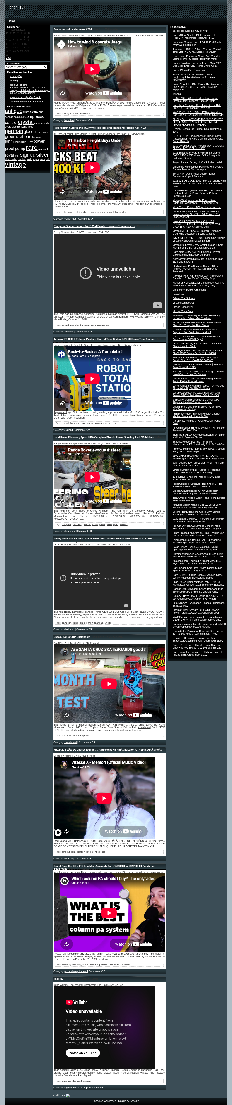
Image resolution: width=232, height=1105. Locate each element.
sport (115, 524)
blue (41, 112)
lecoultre (74, 113)
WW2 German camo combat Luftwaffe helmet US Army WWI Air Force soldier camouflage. (197, 618)
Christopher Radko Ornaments (190, 289)
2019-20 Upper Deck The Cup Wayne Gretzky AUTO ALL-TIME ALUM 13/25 (198, 147)
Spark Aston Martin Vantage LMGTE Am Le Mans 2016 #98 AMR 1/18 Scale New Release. (198, 583)
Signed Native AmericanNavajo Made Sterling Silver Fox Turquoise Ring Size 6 (197, 324)
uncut (108, 622)
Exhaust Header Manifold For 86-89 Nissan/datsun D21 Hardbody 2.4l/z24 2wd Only (199, 443)
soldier (13, 159)
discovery (77, 524)
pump (20, 148)
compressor (35, 116)
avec (33, 111)
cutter (37, 123)
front (30, 126)
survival (110, 212)
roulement (91, 852)
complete (19, 117)
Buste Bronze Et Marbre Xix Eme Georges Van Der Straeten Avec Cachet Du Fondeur (198, 534)
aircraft (65, 325)
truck (42, 159)
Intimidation (109, 956)
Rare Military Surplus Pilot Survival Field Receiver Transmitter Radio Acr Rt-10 (100, 127)
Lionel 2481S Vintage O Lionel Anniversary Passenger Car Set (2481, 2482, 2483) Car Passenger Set (196, 214)
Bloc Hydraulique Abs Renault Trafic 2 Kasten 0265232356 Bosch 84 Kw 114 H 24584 (197, 352)
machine (23, 141)
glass (28, 131)
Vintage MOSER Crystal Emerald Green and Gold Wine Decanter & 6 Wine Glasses (197, 232)
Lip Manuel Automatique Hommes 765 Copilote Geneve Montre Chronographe (198, 168)
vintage (15, 164)
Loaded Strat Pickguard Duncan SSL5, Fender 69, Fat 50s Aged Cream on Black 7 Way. (198, 632)
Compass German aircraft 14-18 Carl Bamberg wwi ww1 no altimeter (94, 226)
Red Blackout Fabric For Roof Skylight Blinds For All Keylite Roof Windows (197, 380)
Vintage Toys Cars (183, 311)
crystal (26, 122)
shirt (16, 155)
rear (40, 149)
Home (11, 21)
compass (95, 325)
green (10, 136)
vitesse (101, 852)
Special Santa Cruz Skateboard (72, 636)
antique (13, 111)
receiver (92, 212)
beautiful (64, 1070)
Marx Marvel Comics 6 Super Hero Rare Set (197, 207)
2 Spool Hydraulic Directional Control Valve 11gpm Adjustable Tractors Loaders (196, 401)
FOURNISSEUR (136, 843)
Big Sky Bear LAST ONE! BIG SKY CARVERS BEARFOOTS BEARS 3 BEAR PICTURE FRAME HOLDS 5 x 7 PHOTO (198, 122)
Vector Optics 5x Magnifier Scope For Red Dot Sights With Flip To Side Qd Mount (198, 387)
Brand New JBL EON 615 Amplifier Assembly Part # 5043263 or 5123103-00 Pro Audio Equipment (197, 87)
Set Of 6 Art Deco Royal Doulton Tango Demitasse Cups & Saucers (194, 175)
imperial (87, 1081)
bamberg (84, 325)
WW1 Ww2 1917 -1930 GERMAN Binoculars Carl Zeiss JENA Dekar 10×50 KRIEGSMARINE (199, 113)
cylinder (45, 123)
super (36, 159)
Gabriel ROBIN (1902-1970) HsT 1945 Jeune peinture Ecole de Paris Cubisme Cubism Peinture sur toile (197, 193)
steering (124, 524)
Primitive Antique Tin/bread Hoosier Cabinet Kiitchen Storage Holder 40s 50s (196, 415)
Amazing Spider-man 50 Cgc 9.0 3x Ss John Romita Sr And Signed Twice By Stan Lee (197, 506)
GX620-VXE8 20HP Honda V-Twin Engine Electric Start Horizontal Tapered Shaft (195, 99)
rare (32, 147)
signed (28, 155)
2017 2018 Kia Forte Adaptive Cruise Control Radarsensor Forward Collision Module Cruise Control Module (198, 139)
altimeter (74, 325)
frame (24, 126)
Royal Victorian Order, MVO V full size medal (197, 162)
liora (73, 852)
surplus (101, 212)
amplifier (66, 964)
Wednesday (74, 614)
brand (93, 964)
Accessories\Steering (97, 513)
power (39, 141)
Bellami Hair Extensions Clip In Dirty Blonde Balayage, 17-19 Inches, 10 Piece (196, 513)
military (71, 212)
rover (109, 524)
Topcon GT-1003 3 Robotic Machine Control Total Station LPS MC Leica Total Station (104, 339)
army (26, 112)
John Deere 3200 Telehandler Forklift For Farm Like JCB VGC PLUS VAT (198, 464)
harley (89, 622)
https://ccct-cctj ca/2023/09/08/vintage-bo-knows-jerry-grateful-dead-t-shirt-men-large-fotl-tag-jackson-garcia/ (30, 88)
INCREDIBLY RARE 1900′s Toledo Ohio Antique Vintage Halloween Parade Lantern (199, 239)
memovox (85, 113)
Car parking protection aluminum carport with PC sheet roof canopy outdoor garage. (199, 625)
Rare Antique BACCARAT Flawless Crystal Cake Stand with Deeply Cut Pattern (196, 253)
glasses (38, 132)
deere (8, 126)
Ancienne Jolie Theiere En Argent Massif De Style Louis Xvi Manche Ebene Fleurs (197, 562)
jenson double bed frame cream (27, 101)
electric (16, 126)
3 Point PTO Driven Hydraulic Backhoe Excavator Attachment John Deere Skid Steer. (198, 639)
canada (9, 117)
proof (9, 148)
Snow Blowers (180, 294)
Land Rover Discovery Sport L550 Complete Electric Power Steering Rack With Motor (104, 437)
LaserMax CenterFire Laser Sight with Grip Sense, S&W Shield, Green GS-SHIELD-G (196, 394)
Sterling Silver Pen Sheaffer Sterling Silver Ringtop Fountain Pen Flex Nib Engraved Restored (195, 269)
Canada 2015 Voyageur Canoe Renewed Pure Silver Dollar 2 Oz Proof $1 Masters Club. (198, 590)
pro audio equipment (120, 964)
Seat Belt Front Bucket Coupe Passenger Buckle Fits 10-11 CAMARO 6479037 (195, 359)
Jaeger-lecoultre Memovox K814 (73, 29)
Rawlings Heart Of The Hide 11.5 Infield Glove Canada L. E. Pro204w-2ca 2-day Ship (198, 277)
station (98, 423)
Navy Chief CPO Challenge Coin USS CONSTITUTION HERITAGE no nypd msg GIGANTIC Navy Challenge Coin (196, 224)
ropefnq (14, 80)
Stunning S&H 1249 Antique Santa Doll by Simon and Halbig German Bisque (199, 436)
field (64, 212)
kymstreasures (136, 201)
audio (85, 964)
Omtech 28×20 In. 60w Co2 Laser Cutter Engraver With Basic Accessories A (195, 331)
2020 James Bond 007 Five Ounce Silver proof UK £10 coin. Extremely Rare (198, 520)
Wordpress (110, 1101)
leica (72, 423)
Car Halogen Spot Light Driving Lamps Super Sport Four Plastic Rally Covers (197, 569)
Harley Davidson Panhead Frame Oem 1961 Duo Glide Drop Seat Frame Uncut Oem (103, 538)
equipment (102, 964)
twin (48, 159)
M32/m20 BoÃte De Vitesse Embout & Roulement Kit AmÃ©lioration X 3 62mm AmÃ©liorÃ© (108, 749)
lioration (81, 852)
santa (65, 735)
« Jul (8, 58)
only (30, 141)
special (85, 735)
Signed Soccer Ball (183, 307)
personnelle (68, 102)
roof (46, 149)
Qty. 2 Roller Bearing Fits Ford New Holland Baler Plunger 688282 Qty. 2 (196, 338)
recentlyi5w (16, 76)
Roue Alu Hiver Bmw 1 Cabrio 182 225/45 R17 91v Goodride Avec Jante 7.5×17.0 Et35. (198, 597)
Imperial (58, 978)
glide (82, 622)
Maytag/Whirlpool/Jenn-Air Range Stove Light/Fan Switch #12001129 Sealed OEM (195, 201)
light (15, 141)
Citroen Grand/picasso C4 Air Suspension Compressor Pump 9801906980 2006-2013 (196, 492)
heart (26, 136)
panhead (98, 622)
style (29, 159)
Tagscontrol (60, 412)
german (14, 131)
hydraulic (37, 137)
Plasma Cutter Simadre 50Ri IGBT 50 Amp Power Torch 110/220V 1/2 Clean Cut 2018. (196, 611)
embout (66, 852)
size (7, 159)
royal (9, 155)
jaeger (65, 113)
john (9, 141)
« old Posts (59, 1095)
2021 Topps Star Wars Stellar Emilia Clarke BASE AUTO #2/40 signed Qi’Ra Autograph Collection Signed (196, 155)
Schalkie (134, 1101)
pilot (78, 212)
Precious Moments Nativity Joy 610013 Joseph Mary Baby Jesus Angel (199, 450)
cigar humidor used (72, 1081)
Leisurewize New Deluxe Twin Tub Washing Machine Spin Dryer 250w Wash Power (197, 541)
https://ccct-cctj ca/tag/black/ (25, 97)
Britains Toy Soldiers (184, 298)
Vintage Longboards (184, 302)
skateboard (144, 727)
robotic (90, 423)
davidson (66, 622)
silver (42, 155)
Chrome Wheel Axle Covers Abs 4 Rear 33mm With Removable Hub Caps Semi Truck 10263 (198, 555)
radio (84, 212)
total (114, 423)
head (19, 137)
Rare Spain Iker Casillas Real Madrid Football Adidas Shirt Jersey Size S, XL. (197, 653)
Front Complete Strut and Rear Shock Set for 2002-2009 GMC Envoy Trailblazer (197, 485)
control (11, 122)
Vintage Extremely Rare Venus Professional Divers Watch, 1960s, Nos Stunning (196, 471)
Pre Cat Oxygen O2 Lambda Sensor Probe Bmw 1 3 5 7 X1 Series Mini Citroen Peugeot (197, 527)
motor (95, 524)
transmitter (120, 212)
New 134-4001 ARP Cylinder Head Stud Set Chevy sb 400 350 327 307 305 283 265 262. (197, 646)
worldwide (89, 314)
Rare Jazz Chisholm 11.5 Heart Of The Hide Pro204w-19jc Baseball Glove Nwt (197, 106)
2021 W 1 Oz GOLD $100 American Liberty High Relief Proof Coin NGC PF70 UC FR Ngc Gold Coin (199, 183)
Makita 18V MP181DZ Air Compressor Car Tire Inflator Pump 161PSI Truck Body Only (198, 284)
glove (46, 132)
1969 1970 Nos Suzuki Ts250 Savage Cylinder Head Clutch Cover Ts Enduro (198, 373)
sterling (22, 159)
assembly (76, 964)
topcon (107, 423)
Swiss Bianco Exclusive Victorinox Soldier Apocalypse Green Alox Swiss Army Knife (195, 548)
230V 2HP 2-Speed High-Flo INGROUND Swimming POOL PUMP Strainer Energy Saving (199, 457)
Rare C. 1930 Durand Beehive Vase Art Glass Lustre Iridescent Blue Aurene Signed (198, 576)
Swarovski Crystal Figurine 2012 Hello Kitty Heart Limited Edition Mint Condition (196, 317)
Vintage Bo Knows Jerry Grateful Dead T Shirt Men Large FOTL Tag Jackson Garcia (198, 246)
